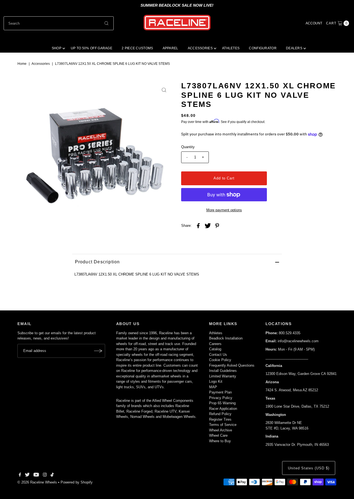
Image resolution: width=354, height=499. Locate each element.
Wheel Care (218, 435)
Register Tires (220, 419)
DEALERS (294, 48)
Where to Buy (220, 441)
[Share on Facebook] (198, 226)
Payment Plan (220, 392)
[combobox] (59, 23)
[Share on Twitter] (208, 226)
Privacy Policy (220, 398)
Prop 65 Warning (222, 403)
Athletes (215, 333)
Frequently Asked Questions (231, 365)
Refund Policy (220, 414)
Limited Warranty (222, 376)
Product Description (97, 261)
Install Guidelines (223, 371)
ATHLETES (231, 48)
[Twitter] (27, 475)
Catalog (215, 349)
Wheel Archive (220, 430)
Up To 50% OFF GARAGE (91, 48)
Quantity (188, 147)
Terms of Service (222, 425)
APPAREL (170, 48)
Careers (215, 344)
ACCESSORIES (200, 48)
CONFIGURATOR (263, 48)
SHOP (56, 48)
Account (314, 23)
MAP (213, 387)
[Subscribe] (98, 351)
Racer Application (223, 409)
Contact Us (218, 355)
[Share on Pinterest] (217, 226)
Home (22, 64)
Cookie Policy (220, 360)
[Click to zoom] (164, 90)
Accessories (41, 64)
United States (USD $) (308, 468)
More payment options (224, 210)
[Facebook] (20, 475)
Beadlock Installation (226, 338)
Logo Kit (215, 381)
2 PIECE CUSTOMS (137, 48)
